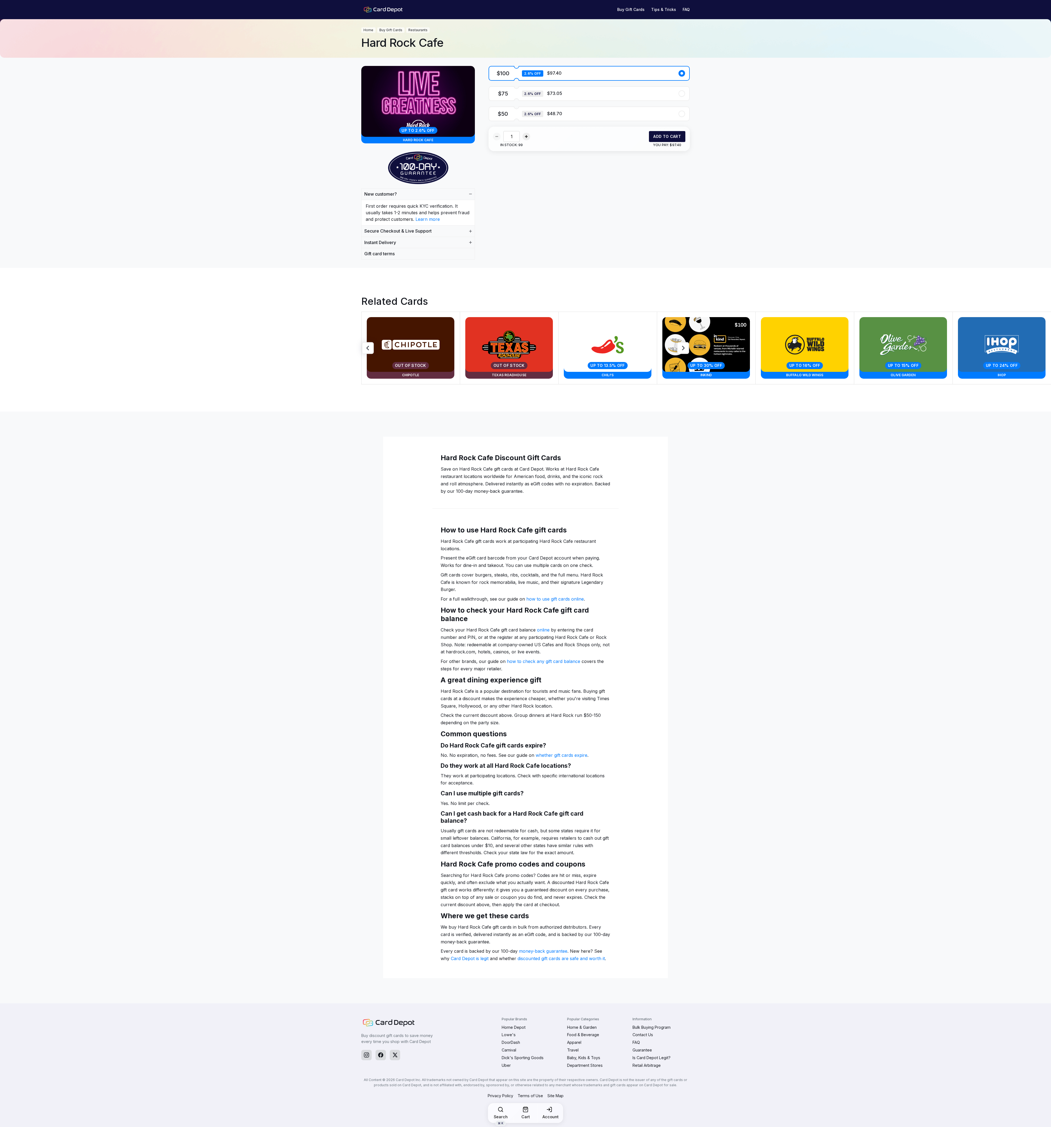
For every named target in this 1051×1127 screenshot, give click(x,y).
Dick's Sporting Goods (523, 1057)
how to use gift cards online (555, 599)
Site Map (555, 1095)
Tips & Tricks (663, 9)
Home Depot (514, 1027)
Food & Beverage (583, 1034)
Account (550, 1116)
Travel (573, 1050)
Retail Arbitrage (647, 1065)
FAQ (686, 9)
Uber (506, 1065)
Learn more (427, 219)
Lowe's (509, 1034)
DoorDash (511, 1042)
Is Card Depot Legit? (652, 1057)
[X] (395, 1055)
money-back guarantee (543, 951)
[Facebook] (381, 1055)
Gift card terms (379, 253)
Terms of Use (530, 1095)
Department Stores (585, 1065)
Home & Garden (582, 1027)
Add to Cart (667, 136)
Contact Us (643, 1034)
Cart (525, 1116)
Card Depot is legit (470, 958)
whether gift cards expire (561, 755)
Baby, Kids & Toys (583, 1057)
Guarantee (642, 1050)
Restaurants (418, 30)
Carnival (509, 1050)
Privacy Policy (500, 1095)
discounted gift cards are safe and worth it (561, 958)
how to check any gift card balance (543, 661)
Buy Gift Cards (631, 9)
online (543, 630)
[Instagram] (366, 1055)
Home (368, 30)
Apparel (574, 1042)
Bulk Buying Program (652, 1027)
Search (501, 1118)
